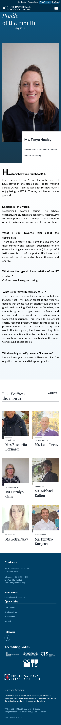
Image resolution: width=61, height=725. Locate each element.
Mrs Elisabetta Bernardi (16, 446)
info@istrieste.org (17, 583)
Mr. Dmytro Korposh (44, 541)
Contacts (21, 2)
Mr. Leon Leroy (46, 444)
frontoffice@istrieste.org (15, 597)
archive (52, 393)
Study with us (11, 612)
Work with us (10, 617)
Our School (10, 608)
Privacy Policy (26, 712)
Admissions (33, 2)
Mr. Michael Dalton (44, 493)
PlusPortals (45, 2)
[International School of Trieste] (16, 8)
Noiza (20, 717)
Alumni (8, 621)
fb (7, 638)
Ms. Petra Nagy (16, 539)
